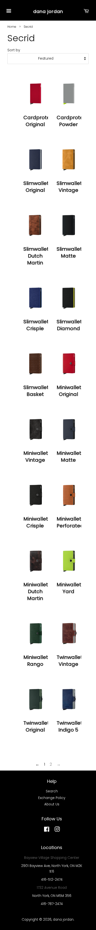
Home (11, 27)
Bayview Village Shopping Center (51, 857)
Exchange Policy (51, 798)
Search (52, 791)
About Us (51, 804)
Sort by (13, 50)
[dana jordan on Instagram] (57, 830)
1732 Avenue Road (52, 887)
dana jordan (48, 11)
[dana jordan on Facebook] (46, 830)
